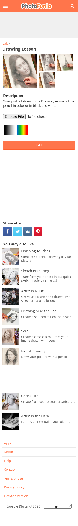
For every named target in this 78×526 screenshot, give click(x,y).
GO (39, 145)
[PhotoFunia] (38, 6)
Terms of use (13, 478)
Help (7, 461)
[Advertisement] (39, 25)
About (8, 452)
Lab (5, 43)
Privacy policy (14, 487)
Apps (7, 443)
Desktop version (16, 496)
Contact (9, 469)
